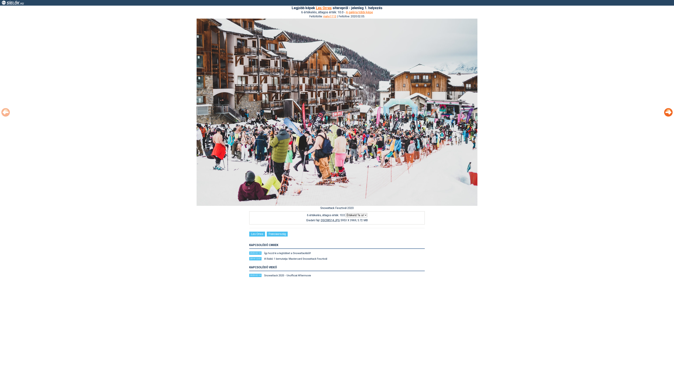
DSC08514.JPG (330, 220)
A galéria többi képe (359, 12)
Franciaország (277, 234)
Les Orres (324, 8)
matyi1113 (329, 16)
